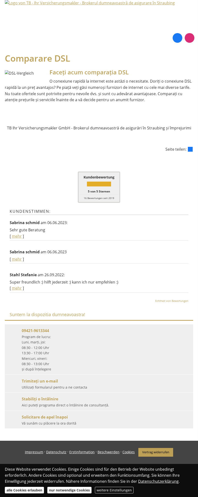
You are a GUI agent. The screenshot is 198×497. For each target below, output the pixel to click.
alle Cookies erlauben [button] (24, 490)
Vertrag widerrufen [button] (155, 452)
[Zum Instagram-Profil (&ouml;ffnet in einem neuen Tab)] (189, 38)
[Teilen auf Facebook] (190, 149)
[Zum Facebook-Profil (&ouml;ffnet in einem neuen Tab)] (177, 38)
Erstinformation (82, 452)
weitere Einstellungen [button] (114, 490)
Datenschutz (56, 452)
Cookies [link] (128, 452)
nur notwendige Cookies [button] (69, 490)
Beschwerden (109, 452)
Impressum (34, 452)
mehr (17, 236)
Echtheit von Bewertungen (171, 301)
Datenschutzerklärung (158, 481)
